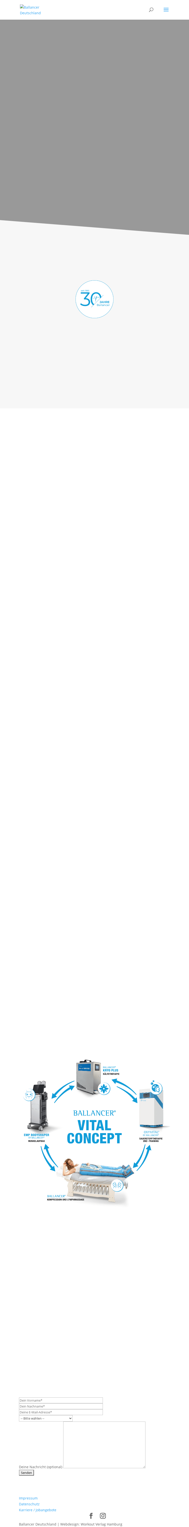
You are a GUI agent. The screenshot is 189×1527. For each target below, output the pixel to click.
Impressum (28, 1498)
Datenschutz (29, 1504)
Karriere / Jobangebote (37, 1510)
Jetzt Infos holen (94, 190)
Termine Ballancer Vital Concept (60, 1279)
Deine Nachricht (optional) (41, 1467)
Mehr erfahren (40, 478)
